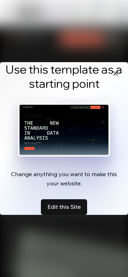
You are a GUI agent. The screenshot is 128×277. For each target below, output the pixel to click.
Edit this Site (64, 206)
